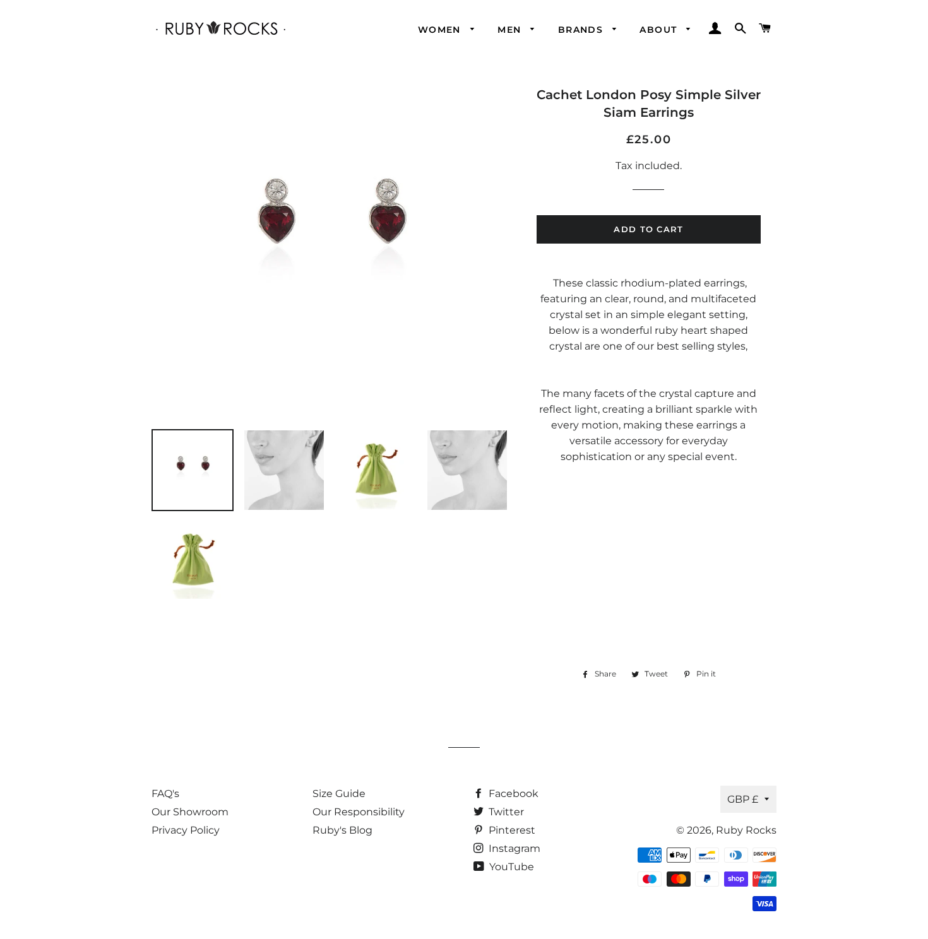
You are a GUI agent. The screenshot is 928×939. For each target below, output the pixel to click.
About (659, 29)
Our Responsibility (358, 812)
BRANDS (582, 29)
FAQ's (165, 794)
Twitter (505, 812)
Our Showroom (190, 812)
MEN (511, 29)
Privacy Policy (186, 830)
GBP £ (742, 799)
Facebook (512, 794)
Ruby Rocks (746, 830)
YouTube (510, 867)
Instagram (513, 848)
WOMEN (441, 29)
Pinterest (510, 830)
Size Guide (339, 794)
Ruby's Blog (342, 830)
